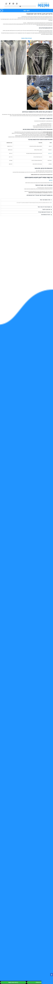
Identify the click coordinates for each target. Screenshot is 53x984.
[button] (20, 6)
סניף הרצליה (39, 982)
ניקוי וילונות (50, 153)
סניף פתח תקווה (12, 982)
